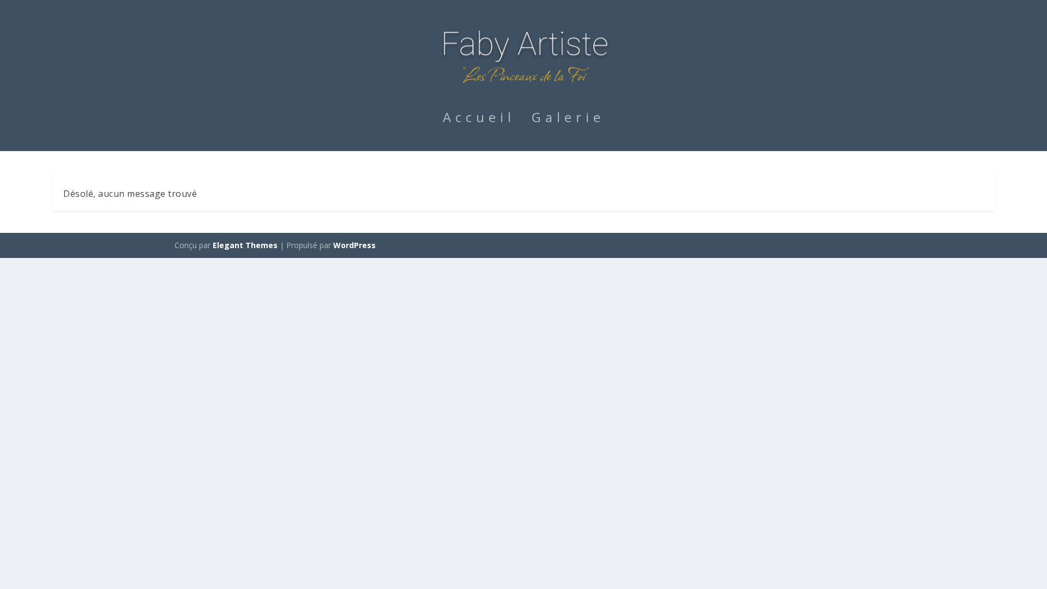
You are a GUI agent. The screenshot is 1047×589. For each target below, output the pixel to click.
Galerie (568, 119)
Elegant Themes (245, 245)
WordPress (354, 245)
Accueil (479, 119)
